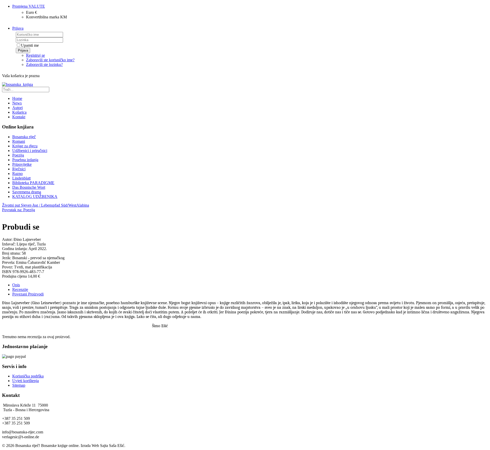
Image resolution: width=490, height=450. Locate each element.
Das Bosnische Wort (28, 187)
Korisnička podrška (28, 376)
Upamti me (30, 45)
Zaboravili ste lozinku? (44, 64)
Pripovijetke (22, 164)
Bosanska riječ (24, 137)
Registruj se (35, 55)
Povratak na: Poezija (18, 210)
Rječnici (19, 169)
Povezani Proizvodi (28, 294)
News (17, 103)
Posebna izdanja (25, 160)
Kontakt (18, 117)
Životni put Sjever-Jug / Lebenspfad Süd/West (39, 205)
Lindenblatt (21, 178)
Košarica (19, 112)
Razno (17, 173)
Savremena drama (26, 192)
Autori (17, 107)
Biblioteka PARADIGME (33, 183)
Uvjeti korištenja (25, 380)
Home (17, 98)
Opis (16, 285)
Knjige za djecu (25, 146)
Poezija (18, 155)
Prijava (23, 50)
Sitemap (18, 385)
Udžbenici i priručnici (29, 150)
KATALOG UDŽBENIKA (34, 196)
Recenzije (20, 289)
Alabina (82, 205)
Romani (18, 141)
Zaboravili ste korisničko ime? (50, 60)
